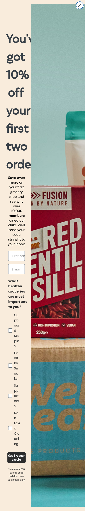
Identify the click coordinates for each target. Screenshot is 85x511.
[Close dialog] (79, 5)
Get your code (16, 457)
